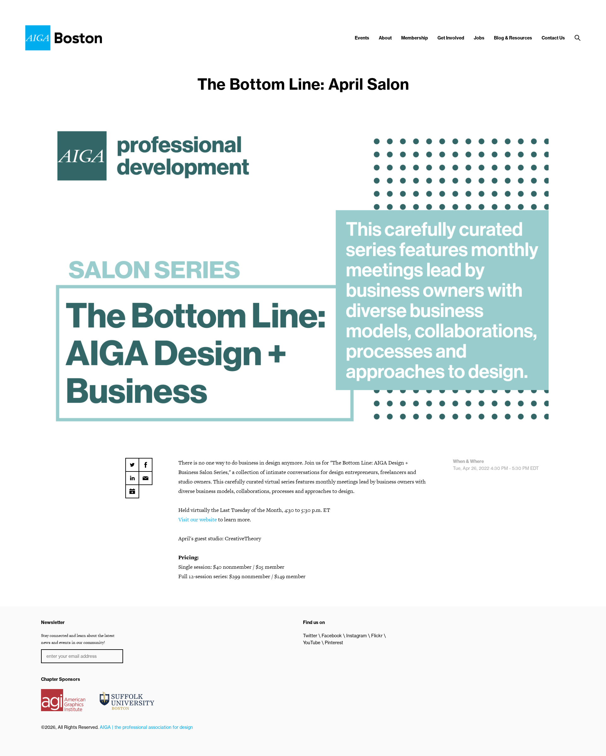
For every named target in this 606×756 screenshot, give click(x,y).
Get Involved (450, 38)
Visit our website (197, 519)
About (385, 38)
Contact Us (553, 38)
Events (362, 38)
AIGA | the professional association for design (146, 727)
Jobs (479, 38)
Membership (414, 38)
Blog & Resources (513, 38)
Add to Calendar (132, 489)
